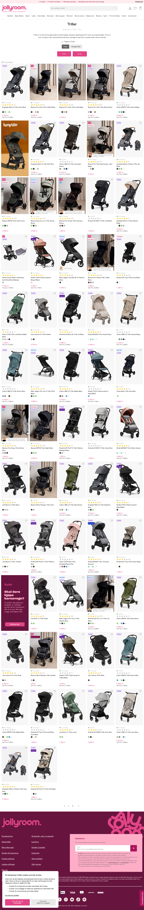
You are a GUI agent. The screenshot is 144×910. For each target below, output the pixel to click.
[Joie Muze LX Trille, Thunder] (5, 510)
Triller (74, 29)
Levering (35, 842)
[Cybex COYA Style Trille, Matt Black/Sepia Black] (64, 566)
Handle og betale (38, 847)
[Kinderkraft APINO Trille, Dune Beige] (93, 737)
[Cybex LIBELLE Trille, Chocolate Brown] (60, 169)
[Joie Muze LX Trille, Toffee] (9, 510)
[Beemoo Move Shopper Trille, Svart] (31, 510)
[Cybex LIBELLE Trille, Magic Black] (66, 169)
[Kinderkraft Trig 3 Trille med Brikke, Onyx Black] (31, 737)
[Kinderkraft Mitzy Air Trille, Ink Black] (60, 339)
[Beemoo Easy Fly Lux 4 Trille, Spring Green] (31, 225)
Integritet (35, 853)
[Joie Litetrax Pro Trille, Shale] (33, 339)
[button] (135, 8)
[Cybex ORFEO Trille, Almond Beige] (117, 112)
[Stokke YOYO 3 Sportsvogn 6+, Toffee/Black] (60, 680)
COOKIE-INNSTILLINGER (43, 902)
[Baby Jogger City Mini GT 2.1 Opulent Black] (60, 282)
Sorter (80, 54)
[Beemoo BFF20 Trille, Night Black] (5, 225)
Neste (78, 806)
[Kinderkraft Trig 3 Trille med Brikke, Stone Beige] (33, 737)
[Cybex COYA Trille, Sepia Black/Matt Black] (9, 339)
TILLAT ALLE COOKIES (17, 902)
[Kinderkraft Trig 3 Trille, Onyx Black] (117, 282)
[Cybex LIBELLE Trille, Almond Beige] (62, 169)
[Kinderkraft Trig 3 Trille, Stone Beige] (119, 282)
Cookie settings (8, 859)
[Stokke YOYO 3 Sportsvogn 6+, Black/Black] (117, 510)
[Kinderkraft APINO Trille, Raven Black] (91, 737)
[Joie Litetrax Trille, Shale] (89, 680)
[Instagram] (66, 899)
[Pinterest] (84, 899)
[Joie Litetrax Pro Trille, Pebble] (31, 339)
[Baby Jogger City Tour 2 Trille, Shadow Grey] (33, 396)
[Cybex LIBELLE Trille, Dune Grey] (117, 737)
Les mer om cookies (12, 895)
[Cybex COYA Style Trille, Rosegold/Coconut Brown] (62, 566)
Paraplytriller (76, 47)
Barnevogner (67, 29)
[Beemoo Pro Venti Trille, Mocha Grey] (36, 112)
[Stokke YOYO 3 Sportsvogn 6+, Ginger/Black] (31, 282)
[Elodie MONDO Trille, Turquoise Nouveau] (93, 339)
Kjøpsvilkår (6, 842)
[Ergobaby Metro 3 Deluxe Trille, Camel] (123, 169)
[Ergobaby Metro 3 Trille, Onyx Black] (3, 112)
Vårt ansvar (36, 864)
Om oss (5, 870)
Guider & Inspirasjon (10, 853)
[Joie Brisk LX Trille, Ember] (31, 623)
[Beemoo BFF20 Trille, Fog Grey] (7, 225)
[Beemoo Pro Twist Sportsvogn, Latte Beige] (89, 169)
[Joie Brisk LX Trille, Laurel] (33, 623)
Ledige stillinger (8, 864)
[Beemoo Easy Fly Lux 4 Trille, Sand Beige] (38, 225)
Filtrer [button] (64, 54)
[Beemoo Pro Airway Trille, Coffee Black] (62, 225)
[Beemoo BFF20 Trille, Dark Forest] (3, 225)
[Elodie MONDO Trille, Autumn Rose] (89, 339)
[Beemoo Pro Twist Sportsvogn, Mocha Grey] (91, 169)
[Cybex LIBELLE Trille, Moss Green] (60, 510)
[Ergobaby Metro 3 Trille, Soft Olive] (5, 112)
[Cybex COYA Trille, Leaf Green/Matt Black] (3, 339)
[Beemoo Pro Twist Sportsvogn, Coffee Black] (93, 169)
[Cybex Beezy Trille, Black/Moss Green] (118, 396)
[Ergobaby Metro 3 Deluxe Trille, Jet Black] (117, 169)
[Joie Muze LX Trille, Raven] (3, 510)
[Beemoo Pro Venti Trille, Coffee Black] (31, 112)
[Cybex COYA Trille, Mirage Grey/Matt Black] (5, 339)
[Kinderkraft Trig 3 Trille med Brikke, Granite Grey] (36, 737)
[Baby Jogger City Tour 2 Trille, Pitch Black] (31, 396)
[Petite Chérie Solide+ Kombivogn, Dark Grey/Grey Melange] (3, 282)
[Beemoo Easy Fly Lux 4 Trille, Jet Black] (33, 225)
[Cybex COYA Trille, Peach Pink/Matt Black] (7, 339)
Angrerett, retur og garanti (43, 836)
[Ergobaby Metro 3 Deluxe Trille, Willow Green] (121, 169)
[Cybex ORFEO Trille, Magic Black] (123, 112)
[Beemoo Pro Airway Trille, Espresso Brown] (60, 225)
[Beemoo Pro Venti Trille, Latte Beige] (33, 112)
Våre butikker (37, 859)
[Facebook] (60, 899)
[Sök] (115, 8)
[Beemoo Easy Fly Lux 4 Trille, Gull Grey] (36, 225)
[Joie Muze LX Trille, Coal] (7, 510)
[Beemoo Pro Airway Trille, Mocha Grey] (64, 225)
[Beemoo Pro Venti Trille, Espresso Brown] (38, 112)
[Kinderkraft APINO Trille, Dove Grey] (89, 737)
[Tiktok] (78, 899)
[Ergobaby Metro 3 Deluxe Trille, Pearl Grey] (119, 169)
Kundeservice (139, 1)
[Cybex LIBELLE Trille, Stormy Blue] (64, 169)
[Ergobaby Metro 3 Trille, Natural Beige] (7, 112)
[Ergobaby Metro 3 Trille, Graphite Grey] (9, 112)
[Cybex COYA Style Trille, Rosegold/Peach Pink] (60, 566)
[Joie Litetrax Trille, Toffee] (36, 339)
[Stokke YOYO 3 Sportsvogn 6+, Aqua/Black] (89, 396)
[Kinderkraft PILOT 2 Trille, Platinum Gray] (62, 453)
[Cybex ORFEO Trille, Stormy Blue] (121, 112)
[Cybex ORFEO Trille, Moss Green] (119, 112)
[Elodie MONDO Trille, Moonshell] (95, 339)
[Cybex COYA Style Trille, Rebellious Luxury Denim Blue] (66, 566)
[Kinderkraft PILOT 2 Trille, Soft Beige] (64, 453)
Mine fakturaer (8, 847)
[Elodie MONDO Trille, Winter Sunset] (91, 339)
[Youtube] (72, 899)
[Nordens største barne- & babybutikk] (14, 7)
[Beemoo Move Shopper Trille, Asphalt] (33, 510)
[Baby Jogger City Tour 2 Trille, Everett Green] (36, 396)
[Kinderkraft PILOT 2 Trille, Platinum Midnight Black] (60, 453)
